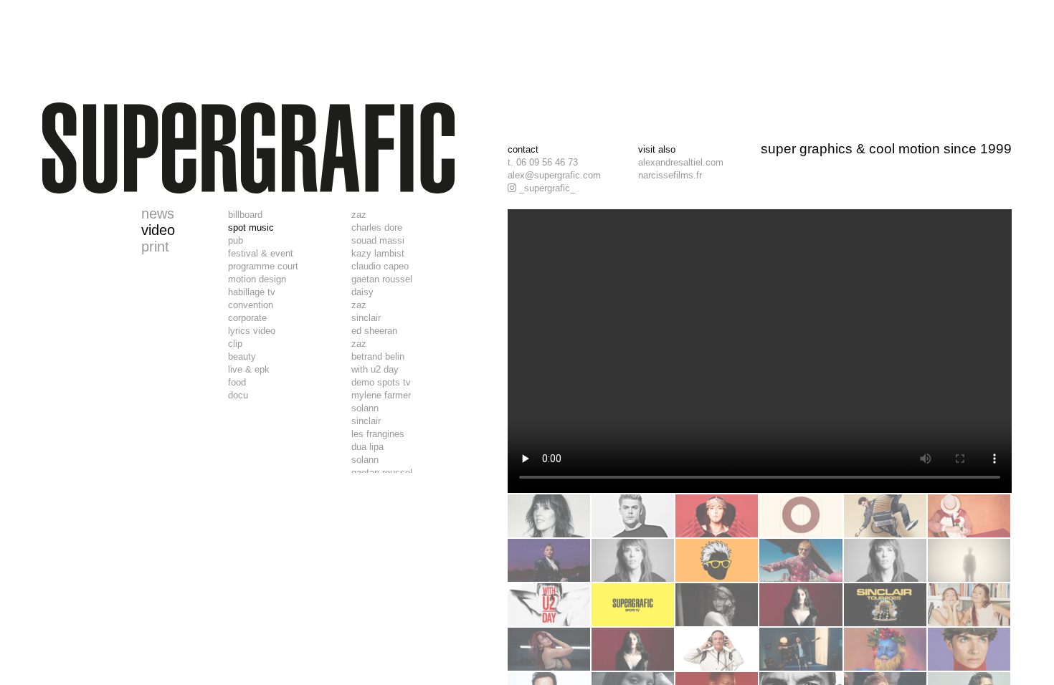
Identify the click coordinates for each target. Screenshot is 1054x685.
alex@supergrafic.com (554, 175)
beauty (242, 356)
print (155, 246)
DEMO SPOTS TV (381, 382)
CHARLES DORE (376, 227)
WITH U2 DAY (375, 369)
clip (235, 343)
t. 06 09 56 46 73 (543, 162)
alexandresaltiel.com (680, 162)
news (157, 213)
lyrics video (251, 330)
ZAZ (358, 214)
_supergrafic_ (545, 188)
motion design (257, 279)
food (237, 382)
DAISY (362, 292)
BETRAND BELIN (377, 356)
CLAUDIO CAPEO (380, 266)
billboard (245, 214)
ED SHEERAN (374, 330)
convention (250, 305)
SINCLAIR (366, 317)
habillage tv (251, 292)
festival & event (260, 253)
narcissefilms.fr (670, 175)
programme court (263, 266)
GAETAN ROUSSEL (381, 279)
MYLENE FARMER (381, 395)
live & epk (249, 369)
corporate (247, 317)
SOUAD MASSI (377, 240)
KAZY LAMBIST (377, 253)
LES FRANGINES (377, 433)
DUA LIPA (367, 446)
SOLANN (365, 408)
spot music (251, 227)
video (158, 230)
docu (238, 395)
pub (235, 240)
